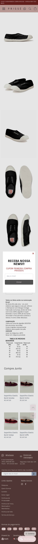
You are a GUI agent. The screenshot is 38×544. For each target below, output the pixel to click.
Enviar (19, 282)
